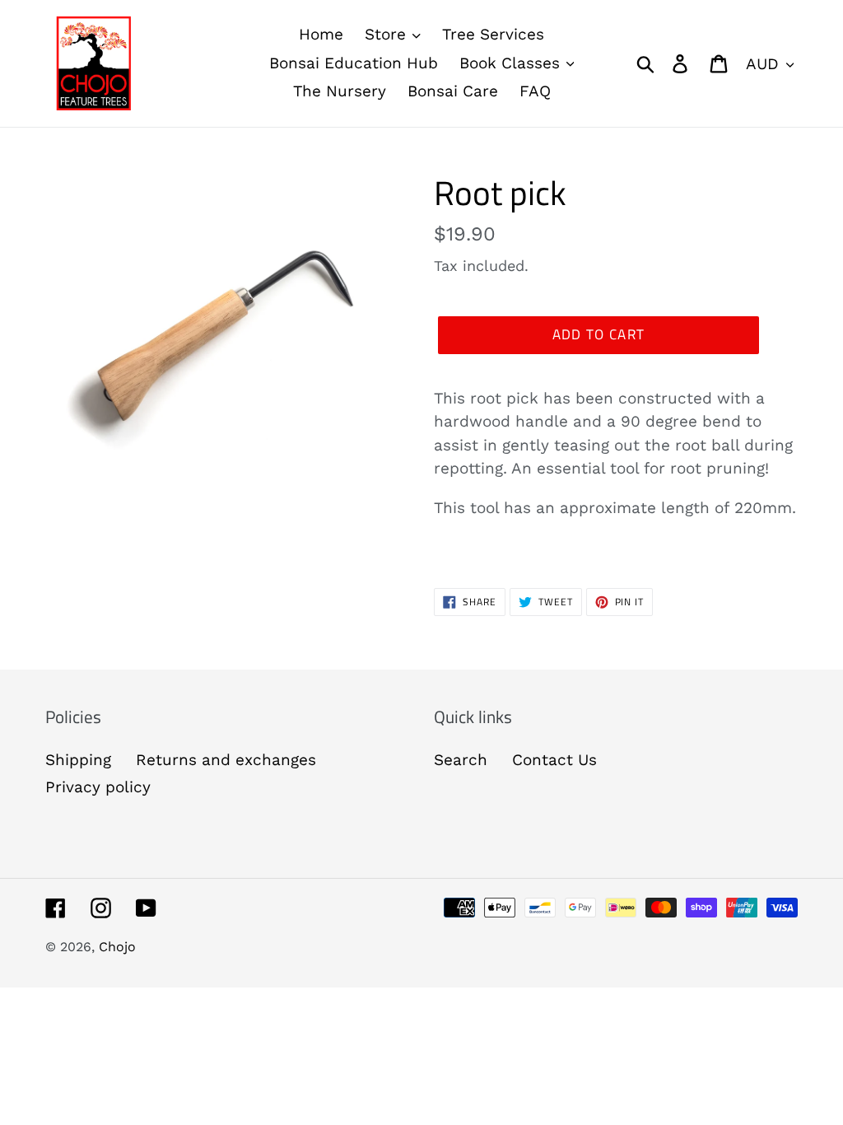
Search (460, 759)
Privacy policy (98, 786)
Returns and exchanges (226, 759)
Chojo (117, 947)
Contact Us (554, 759)
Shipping (78, 759)
